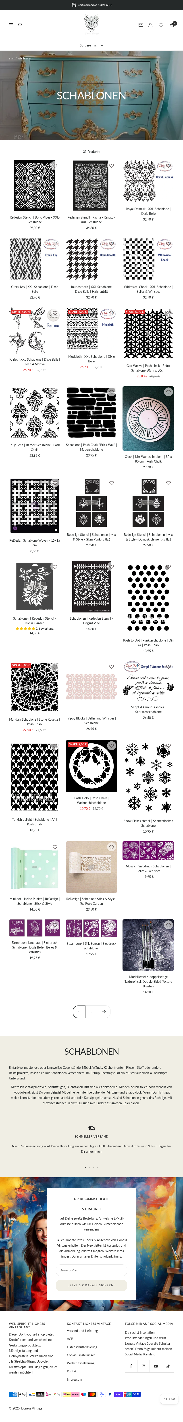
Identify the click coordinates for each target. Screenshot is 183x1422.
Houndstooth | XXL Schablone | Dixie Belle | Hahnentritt (91, 289)
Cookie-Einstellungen (81, 1355)
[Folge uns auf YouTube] (156, 1366)
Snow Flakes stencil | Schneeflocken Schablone (148, 823)
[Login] (150, 25)
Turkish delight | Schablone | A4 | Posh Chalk (34, 822)
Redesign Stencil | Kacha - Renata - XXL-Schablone (91, 219)
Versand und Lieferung (82, 1331)
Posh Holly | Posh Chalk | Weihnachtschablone (91, 800)
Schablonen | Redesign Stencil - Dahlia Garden (34, 620)
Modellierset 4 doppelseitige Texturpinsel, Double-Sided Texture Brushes (148, 981)
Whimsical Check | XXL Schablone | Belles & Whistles (148, 289)
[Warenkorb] (172, 25)
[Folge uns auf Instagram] (143, 1366)
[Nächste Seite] (104, 1011)
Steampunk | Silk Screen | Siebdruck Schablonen (91, 946)
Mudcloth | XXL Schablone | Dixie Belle (91, 359)
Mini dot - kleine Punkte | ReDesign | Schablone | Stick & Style (35, 901)
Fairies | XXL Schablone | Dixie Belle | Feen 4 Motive (34, 362)
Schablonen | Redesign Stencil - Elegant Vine (91, 620)
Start (12, 58)
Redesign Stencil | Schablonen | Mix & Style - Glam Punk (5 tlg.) (91, 537)
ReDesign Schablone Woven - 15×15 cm (34, 543)
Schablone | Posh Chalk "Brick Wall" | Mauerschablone (91, 447)
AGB (70, 1339)
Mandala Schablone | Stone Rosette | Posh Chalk (34, 721)
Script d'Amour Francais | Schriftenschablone (148, 709)
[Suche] (20, 25)
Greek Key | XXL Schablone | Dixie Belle (34, 289)
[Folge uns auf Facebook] (131, 1366)
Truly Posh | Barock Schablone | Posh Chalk (34, 447)
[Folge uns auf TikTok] (168, 1366)
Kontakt (72, 1371)
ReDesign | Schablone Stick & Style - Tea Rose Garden (91, 901)
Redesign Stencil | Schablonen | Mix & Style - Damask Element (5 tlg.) (148, 537)
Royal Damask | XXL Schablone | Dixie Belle (148, 211)
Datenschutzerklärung (106, 1256)
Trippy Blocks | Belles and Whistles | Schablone (91, 720)
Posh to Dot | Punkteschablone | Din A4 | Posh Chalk (148, 642)
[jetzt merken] (54, 165)
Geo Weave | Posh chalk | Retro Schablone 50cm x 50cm (148, 368)
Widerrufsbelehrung (80, 1363)
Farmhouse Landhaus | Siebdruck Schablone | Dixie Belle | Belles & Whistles (34, 947)
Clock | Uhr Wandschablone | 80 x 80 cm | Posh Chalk (148, 459)
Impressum (74, 1379)
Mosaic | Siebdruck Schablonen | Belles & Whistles (148, 868)
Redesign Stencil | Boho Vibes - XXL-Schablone (35, 219)
